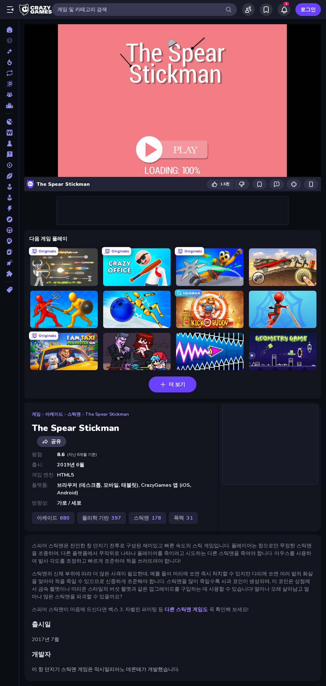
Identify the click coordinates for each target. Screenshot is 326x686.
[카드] (9, 251)
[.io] (9, 121)
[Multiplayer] (9, 94)
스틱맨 (74, 414)
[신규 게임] (9, 51)
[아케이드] (9, 197)
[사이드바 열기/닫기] (10, 9)
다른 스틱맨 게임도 (186, 609)
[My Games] (266, 9)
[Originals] (9, 83)
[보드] (9, 143)
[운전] (9, 230)
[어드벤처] (9, 219)
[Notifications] (284, 9)
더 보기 (177, 384)
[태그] (9, 289)
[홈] (9, 29)
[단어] (9, 132)
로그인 (308, 9)
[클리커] (9, 262)
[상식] (9, 154)
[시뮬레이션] (9, 186)
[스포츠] (9, 176)
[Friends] (248, 9)
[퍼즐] (9, 273)
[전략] (9, 241)
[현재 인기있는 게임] (9, 62)
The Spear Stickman (107, 414)
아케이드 (54, 414)
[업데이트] (9, 73)
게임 (36, 414)
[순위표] (9, 105)
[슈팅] (9, 165)
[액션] (9, 208)
